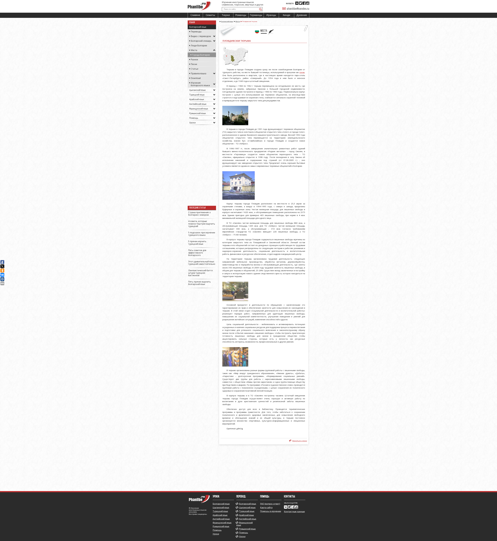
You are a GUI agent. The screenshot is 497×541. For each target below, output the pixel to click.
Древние (301, 15)
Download (196, 78)
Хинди (286, 15)
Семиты (210, 15)
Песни (194, 64)
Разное (194, 59)
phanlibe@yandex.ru (298, 8)
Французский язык (198, 108)
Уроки (192, 122)
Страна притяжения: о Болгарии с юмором (199, 213)
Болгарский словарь (201, 40)
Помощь (193, 118)
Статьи (194, 68)
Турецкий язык (197, 94)
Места (194, 50)
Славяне (195, 15)
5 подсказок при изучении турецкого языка (201, 233)
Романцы (240, 15)
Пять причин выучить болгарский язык (199, 283)
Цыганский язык (197, 90)
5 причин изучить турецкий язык (197, 242)
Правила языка (198, 73)
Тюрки (226, 15)
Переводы (196, 31)
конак (302, 72)
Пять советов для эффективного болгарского (197, 253)
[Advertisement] (202, 167)
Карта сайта (266, 507)
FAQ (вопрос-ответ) (270, 503)
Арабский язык (196, 99)
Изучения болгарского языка (200, 84)
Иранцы (271, 15)
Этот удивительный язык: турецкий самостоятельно (201, 262)
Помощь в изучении (270, 511)
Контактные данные (294, 511)
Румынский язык (197, 113)
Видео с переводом (201, 36)
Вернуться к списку (299, 441)
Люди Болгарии (199, 45)
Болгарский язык (197, 26)
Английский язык (197, 104)
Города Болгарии (201, 54)
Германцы (256, 15)
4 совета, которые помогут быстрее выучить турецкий (201, 223)
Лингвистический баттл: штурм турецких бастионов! (200, 273)
